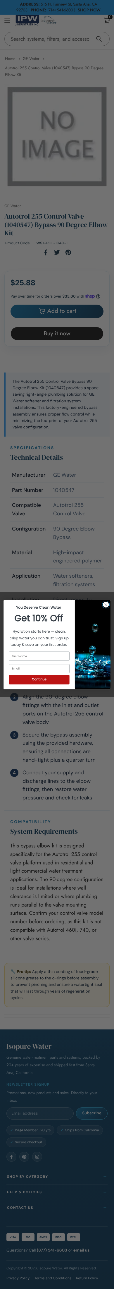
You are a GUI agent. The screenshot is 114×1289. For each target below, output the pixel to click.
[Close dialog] (106, 604)
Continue (39, 679)
